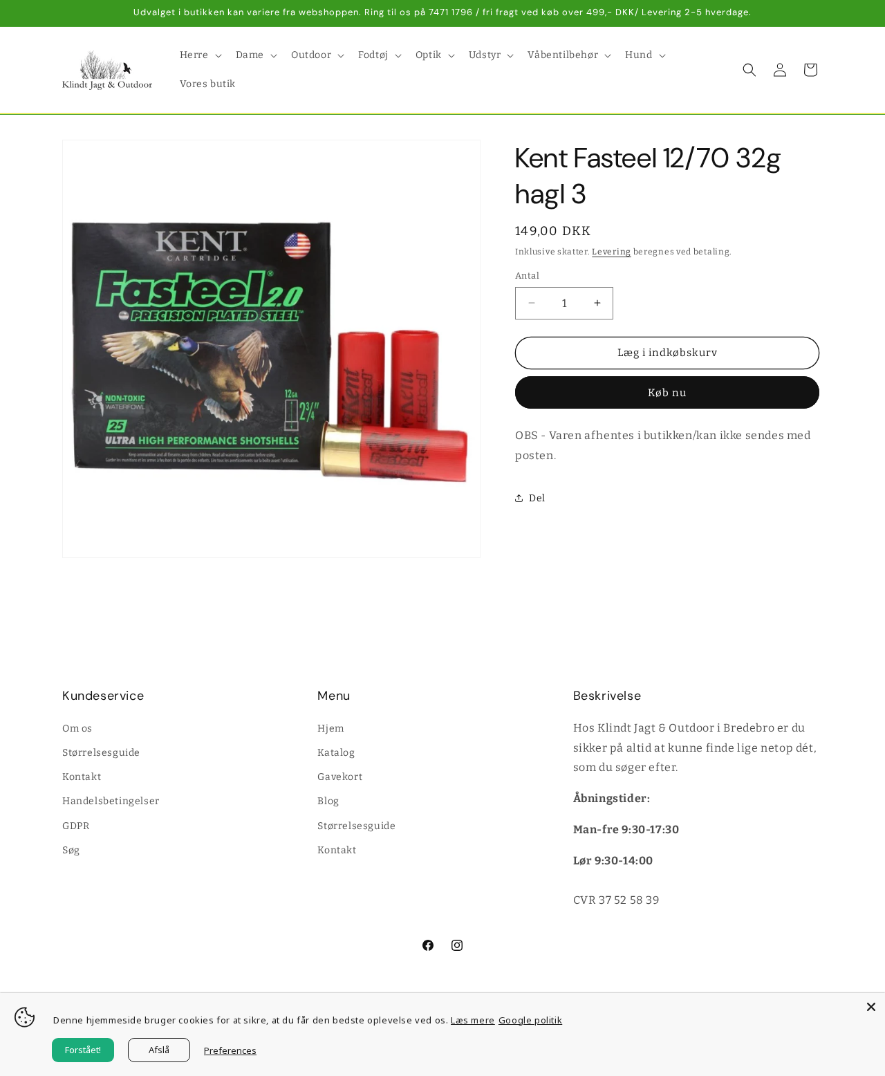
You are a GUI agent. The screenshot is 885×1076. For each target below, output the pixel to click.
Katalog (336, 752)
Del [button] (537, 497)
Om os (77, 728)
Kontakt (81, 776)
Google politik (530, 1020)
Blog (328, 801)
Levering (611, 252)
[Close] (871, 1007)
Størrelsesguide (101, 752)
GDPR (75, 825)
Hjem (330, 728)
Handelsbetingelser (111, 801)
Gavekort (339, 776)
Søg (71, 849)
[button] (199, 55)
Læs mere (473, 1020)
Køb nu (667, 392)
